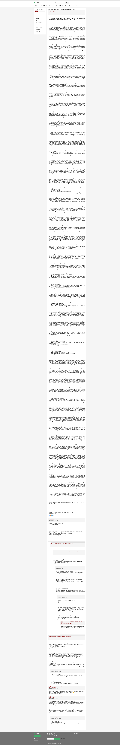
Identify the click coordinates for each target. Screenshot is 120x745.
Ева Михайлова (53, 697)
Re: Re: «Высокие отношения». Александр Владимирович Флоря (62, 543)
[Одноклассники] (50, 515)
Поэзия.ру (40, 2)
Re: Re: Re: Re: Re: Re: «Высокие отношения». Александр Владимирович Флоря (73, 621)
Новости (76, 5)
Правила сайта (38, 29)
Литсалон (70, 5)
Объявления (38, 31)
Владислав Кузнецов (54, 519)
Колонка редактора (41, 11)
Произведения (38, 16)
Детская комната (39, 22)
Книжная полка (38, 24)
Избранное (38, 13)
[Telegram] (52, 515)
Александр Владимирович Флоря (58, 544)
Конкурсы (37, 20)
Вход (80, 2)
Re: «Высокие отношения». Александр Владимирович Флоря (59, 518)
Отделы (36, 11)
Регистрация (84, 2)
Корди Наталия (53, 637)
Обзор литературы (39, 25)
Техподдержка (37, 736)
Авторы (55, 5)
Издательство (44, 5)
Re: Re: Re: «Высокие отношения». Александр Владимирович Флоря (65, 551)
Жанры (50, 5)
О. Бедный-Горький (53, 687)
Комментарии (62, 5)
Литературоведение (58, 12)
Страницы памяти (39, 27)
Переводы (37, 18)
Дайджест (38, 14)
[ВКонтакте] (49, 515)
